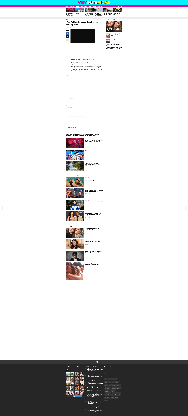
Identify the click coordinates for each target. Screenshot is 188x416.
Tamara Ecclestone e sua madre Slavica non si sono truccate (94, 403)
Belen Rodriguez (111, 378)
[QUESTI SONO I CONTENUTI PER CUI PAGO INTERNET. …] (72, 379)
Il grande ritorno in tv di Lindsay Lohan (94, 390)
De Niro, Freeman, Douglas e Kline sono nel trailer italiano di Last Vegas (95, 380)
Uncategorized (88, 161)
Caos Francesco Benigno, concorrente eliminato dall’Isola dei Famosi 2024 (93, 164)
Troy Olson (88, 368)
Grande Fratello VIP (108, 385)
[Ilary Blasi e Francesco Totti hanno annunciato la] (72, 388)
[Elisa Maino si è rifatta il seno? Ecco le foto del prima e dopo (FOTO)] (75, 244)
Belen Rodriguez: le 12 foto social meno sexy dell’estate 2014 (93, 263)
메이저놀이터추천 (89, 375)
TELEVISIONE (112, 397)
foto (114, 382)
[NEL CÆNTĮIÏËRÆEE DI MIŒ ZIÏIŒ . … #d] (82, 379)
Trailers (117, 397)
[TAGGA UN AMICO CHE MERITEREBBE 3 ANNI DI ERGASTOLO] (82, 388)
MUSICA (77, 175)
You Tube (106, 400)
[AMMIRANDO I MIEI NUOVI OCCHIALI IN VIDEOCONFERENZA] (68, 383)
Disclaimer (108, 414)
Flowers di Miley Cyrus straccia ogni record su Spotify (93, 179)
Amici (106, 378)
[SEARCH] (118, 6)
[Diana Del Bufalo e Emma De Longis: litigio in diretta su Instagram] (75, 233)
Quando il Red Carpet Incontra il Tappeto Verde (116, 14)
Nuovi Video (107, 394)
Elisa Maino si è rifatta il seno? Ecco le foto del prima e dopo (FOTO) (93, 241)
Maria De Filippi (107, 391)
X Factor (116, 398)
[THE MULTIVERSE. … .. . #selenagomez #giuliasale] (77, 388)
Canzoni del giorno (108, 381)
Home (101, 414)
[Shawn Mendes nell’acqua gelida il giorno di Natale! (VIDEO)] (75, 193)
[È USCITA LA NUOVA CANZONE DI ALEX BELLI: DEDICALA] (82, 383)
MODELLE (113, 391)
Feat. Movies (114, 381)
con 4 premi (83, 59)
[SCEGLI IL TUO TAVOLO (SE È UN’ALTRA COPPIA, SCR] (68, 374)
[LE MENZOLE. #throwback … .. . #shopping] (72, 383)
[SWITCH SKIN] (121, 6)
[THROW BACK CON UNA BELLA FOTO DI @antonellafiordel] (72, 374)
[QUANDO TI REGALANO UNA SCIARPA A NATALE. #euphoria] (68, 379)
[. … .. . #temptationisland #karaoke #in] (77, 383)
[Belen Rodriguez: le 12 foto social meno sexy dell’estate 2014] (75, 271)
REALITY (116, 394)
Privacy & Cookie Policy (118, 414)
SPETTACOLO (84, 6)
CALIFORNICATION (113, 379)
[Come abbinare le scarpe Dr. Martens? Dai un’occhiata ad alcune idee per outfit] (108, 10)
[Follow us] (120, 6)
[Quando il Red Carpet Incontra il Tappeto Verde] (117, 10)
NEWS (67, 6)
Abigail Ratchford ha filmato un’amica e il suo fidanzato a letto (116, 34)
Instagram (114, 385)
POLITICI (112, 394)
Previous (66, 12)
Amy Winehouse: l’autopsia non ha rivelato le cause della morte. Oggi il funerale (94, 411)
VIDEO (112, 398)
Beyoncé (116, 378)
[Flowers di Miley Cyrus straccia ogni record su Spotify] (75, 182)
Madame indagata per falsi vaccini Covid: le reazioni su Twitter (94, 202)
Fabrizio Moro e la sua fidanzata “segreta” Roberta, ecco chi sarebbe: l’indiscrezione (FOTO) (93, 253)
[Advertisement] (86, 50)
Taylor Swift (107, 397)
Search (121, 373)
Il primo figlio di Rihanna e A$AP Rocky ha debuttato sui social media (93, 214)
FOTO (94, 6)
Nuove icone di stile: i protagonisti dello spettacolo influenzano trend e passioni (69, 14)
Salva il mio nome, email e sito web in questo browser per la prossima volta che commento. (83, 125)
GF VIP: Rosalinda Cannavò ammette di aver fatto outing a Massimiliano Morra (95, 384)
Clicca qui (72, 72)
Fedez (111, 382)
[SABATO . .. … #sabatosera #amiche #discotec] (72, 393)
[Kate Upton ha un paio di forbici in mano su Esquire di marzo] (1, 208)
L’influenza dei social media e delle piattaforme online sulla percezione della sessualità (98, 14)
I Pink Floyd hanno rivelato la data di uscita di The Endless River (116, 40)
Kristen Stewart (114, 388)
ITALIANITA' (118, 385)
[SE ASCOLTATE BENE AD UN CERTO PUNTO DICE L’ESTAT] (77, 374)
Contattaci (104, 414)
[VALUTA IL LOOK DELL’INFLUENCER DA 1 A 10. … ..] (68, 388)
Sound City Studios (74, 67)
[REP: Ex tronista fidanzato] (79, 10)
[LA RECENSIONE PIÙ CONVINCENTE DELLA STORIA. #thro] (68, 393)
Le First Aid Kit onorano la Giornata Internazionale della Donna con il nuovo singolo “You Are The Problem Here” (94, 406)
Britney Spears (107, 379)
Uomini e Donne (107, 398)
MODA (90, 6)
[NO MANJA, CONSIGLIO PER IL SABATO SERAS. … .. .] (82, 374)
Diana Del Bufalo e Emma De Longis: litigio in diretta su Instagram (92, 230)
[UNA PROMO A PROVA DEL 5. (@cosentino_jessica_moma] (77, 393)
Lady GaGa (119, 388)
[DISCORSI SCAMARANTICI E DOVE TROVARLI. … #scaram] (82, 393)
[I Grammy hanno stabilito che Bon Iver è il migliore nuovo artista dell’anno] (187, 208)
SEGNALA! (99, 6)
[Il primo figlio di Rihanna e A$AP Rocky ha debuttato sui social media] (75, 216)
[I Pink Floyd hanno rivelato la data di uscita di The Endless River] (108, 41)
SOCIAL (77, 6)
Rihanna (120, 394)
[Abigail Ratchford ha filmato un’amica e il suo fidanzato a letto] (108, 35)
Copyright (113, 414)
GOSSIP (72, 6)
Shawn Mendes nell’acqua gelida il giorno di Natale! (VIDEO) (94, 191)
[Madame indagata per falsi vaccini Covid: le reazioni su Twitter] (75, 205)
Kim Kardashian (107, 388)
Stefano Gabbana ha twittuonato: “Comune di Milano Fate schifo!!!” (95, 370)
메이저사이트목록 (89, 389)
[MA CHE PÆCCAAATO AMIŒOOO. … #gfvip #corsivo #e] (77, 379)
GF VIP (117, 382)
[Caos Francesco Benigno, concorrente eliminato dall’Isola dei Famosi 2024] (89, 10)
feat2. (119, 381)
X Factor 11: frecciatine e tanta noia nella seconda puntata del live (94, 399)
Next (121, 12)
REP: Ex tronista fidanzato (92, 151)
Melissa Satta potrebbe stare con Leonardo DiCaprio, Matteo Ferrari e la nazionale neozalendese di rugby (114, 48)
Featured (106, 382)
